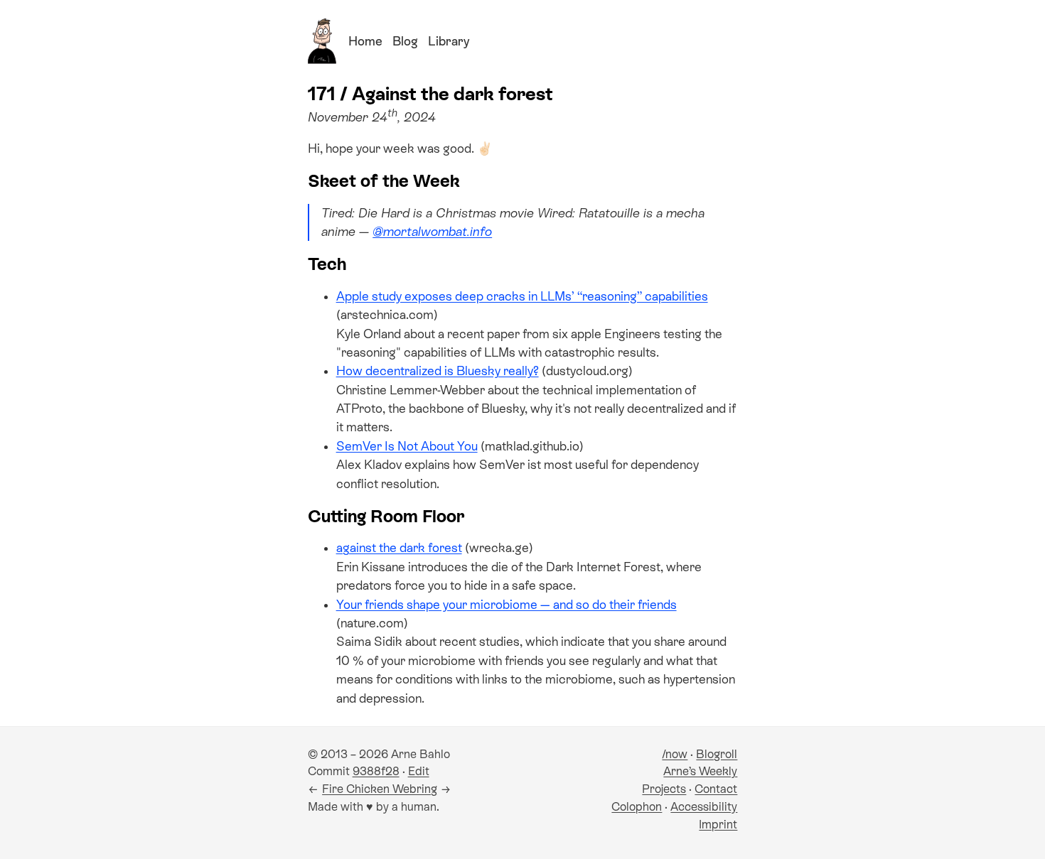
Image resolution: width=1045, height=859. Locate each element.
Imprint (718, 824)
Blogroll (716, 754)
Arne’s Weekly (700, 771)
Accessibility (703, 807)
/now (674, 754)
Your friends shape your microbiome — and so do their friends (506, 605)
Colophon (636, 807)
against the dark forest (399, 548)
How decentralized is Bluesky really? (437, 371)
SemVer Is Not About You (407, 446)
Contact (716, 789)
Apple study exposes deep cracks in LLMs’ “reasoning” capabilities (522, 296)
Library (448, 41)
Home (365, 41)
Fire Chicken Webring (379, 789)
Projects (664, 789)
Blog (405, 41)
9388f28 (376, 771)
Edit (418, 771)
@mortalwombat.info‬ (432, 232)
